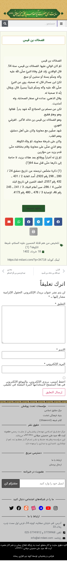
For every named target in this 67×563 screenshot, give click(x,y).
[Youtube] (48, 508)
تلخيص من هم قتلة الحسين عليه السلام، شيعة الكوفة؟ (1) (31, 245)
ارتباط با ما (57, 460)
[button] (33, 208)
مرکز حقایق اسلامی (53, 410)
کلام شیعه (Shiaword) (50, 420)
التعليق (60, 303)
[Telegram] (40, 508)
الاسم (60, 349)
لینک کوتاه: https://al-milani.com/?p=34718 (33, 259)
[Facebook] (19, 508)
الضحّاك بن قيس (33, 40)
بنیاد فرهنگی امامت (52, 415)
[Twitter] (11, 508)
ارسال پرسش (55, 465)
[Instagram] (55, 508)
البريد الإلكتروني (54, 363)
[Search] (5, 23)
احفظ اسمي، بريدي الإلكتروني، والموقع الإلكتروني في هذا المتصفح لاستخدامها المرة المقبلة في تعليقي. (34, 383)
